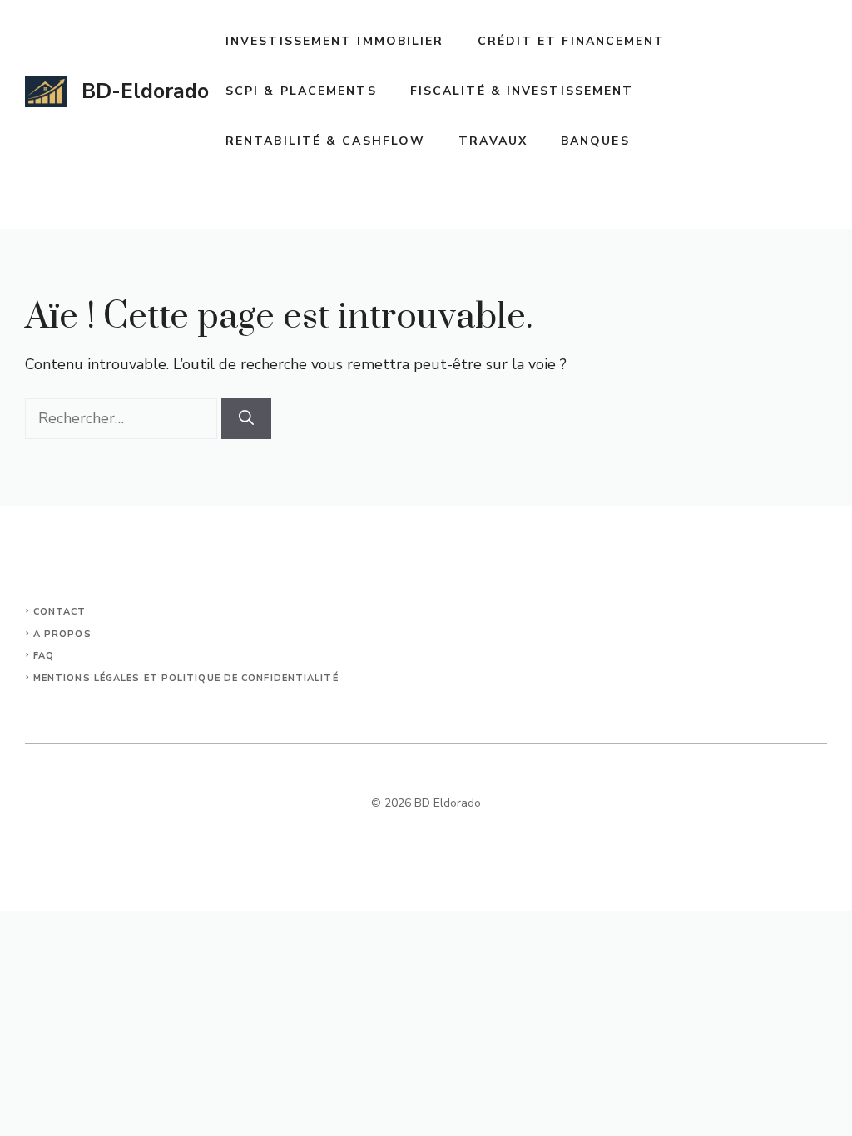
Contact (60, 611)
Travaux (493, 141)
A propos (62, 634)
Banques (595, 141)
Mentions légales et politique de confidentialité (186, 678)
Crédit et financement (572, 41)
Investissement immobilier (334, 41)
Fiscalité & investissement (522, 91)
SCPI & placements (301, 91)
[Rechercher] (246, 418)
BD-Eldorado (145, 91)
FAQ (43, 655)
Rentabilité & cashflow (325, 141)
